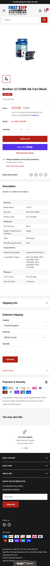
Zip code (6, 344)
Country (6, 320)
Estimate (10, 359)
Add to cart (25, 139)
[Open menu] (4, 11)
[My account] (40, 10)
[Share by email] (45, 175)
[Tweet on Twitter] (41, 175)
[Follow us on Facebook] (4, 525)
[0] (45, 10)
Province (6, 332)
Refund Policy (8, 371)
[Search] (44, 20)
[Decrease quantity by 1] (14, 129)
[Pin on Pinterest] (36, 175)
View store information (15, 166)
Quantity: (6, 129)
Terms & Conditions (9, 561)
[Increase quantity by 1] (28, 129)
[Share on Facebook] (31, 175)
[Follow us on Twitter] (9, 525)
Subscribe (10, 504)
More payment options (25, 153)
